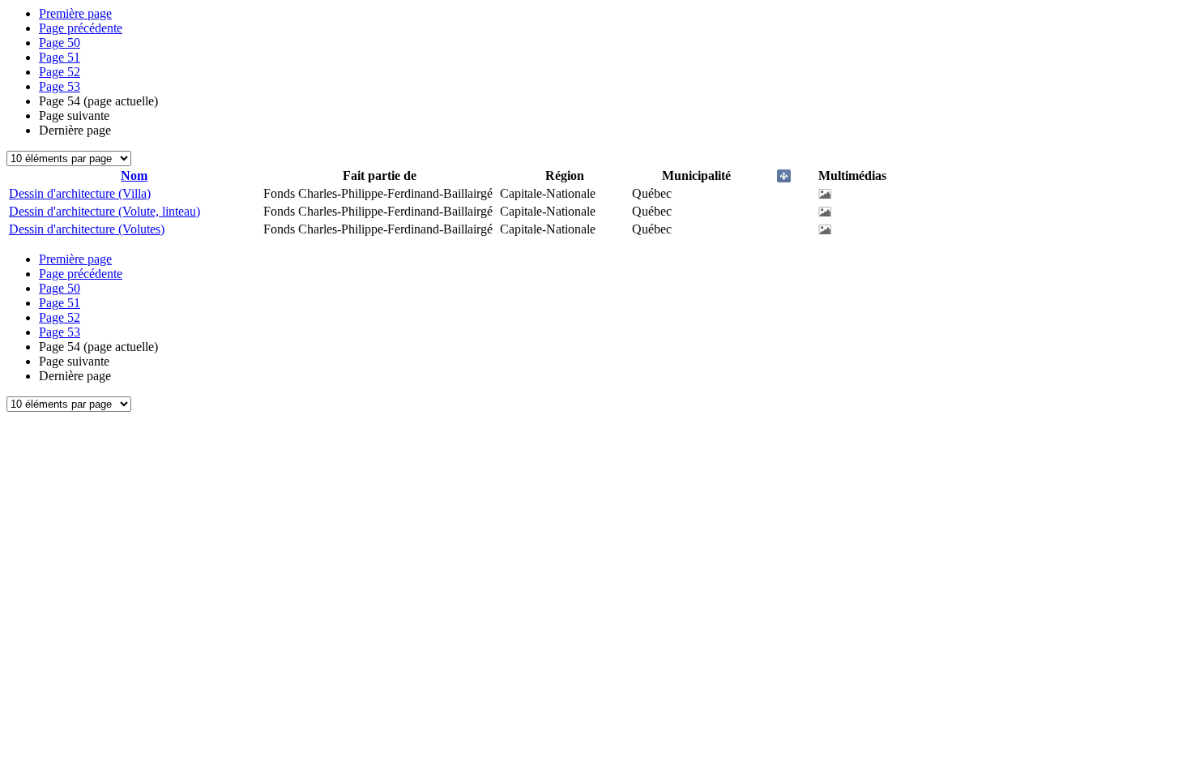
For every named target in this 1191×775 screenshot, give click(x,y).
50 (59, 42)
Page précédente (80, 28)
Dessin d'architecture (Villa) (80, 193)
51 (59, 57)
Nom (134, 175)
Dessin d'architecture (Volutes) (86, 229)
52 (59, 72)
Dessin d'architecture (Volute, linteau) (104, 211)
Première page (75, 13)
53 (59, 86)
